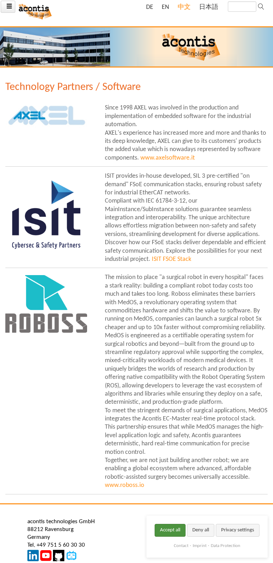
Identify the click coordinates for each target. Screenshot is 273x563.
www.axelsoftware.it (167, 158)
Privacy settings (237, 530)
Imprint (200, 545)
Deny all (200, 530)
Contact (181, 545)
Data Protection (225, 545)
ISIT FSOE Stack (171, 259)
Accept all (170, 530)
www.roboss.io (124, 485)
